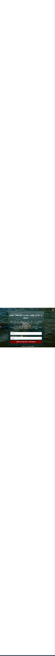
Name (11, 331)
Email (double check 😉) (16, 336)
